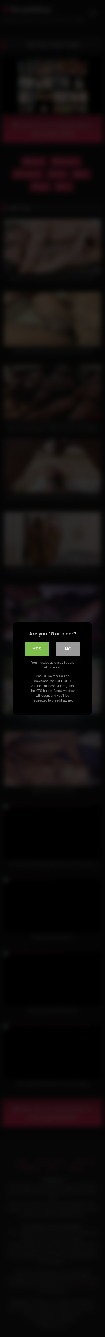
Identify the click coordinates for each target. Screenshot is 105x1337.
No (68, 649)
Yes (37, 649)
